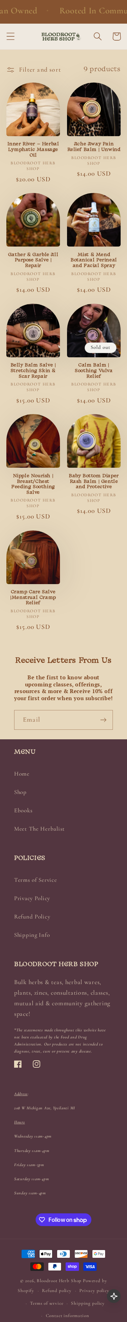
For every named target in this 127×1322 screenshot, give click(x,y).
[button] (10, 36)
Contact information (67, 1315)
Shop (20, 792)
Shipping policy (88, 1303)
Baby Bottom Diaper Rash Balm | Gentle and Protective (94, 481)
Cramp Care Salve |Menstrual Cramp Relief (33, 597)
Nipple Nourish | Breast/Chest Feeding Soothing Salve (33, 484)
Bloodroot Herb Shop (59, 1281)
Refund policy (57, 1290)
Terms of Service (35, 880)
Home (22, 773)
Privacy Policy (32, 898)
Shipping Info (32, 935)
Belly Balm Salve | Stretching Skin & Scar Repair (33, 370)
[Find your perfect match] (114, 1296)
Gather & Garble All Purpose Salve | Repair (33, 260)
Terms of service (46, 1303)
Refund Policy (32, 916)
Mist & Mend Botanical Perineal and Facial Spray (94, 260)
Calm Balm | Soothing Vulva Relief (94, 370)
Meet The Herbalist (39, 828)
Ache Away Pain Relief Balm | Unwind (94, 147)
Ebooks (23, 810)
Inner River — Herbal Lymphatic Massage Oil (33, 149)
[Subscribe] (103, 720)
